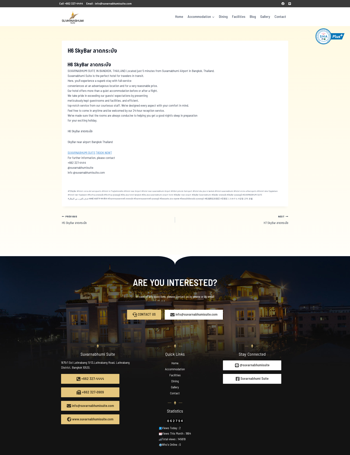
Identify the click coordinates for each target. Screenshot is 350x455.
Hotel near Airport (132, 191)
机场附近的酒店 (212, 198)
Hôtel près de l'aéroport (181, 191)
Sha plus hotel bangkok (131, 194)
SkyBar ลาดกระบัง (219, 194)
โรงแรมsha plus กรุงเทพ (169, 198)
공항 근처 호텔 (245, 198)
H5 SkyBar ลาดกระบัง (74, 220)
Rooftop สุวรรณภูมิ (112, 194)
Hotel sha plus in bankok (203, 191)
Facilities (238, 16)
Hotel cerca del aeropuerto (89, 191)
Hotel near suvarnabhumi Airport (155, 191)
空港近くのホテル (229, 198)
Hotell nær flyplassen (77, 194)
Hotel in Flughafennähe (113, 191)
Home (179, 16)
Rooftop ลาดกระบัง (96, 194)
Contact (280, 16)
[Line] (290, 4)
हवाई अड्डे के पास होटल (98, 198)
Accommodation (175, 369)
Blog (253, 16)
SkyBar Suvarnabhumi (201, 194)
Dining (223, 16)
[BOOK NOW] (104, 153)
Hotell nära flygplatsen (267, 191)
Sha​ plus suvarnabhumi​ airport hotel (157, 194)
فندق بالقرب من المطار (78, 198)
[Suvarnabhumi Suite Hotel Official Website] (73, 16)
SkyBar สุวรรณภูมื (234, 194)
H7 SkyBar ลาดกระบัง (276, 220)
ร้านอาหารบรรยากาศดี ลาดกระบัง (120, 198)
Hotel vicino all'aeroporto (245, 191)
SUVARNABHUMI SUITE (81, 153)
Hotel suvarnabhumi (224, 191)
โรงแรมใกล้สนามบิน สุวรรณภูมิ (192, 198)
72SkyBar (72, 191)
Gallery (265, 16)
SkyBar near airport (182, 194)
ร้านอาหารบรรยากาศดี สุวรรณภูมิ (146, 198)
